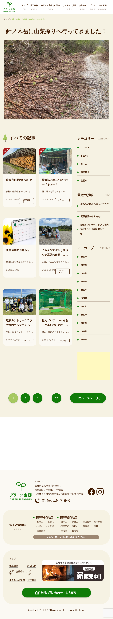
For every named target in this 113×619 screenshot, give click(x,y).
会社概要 (31, 580)
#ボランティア (61, 271)
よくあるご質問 (17, 580)
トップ (6, 19)
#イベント (62, 200)
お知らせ (31, 566)
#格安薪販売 (26, 201)
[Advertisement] (93, 366)
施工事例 (13, 566)
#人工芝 (63, 341)
